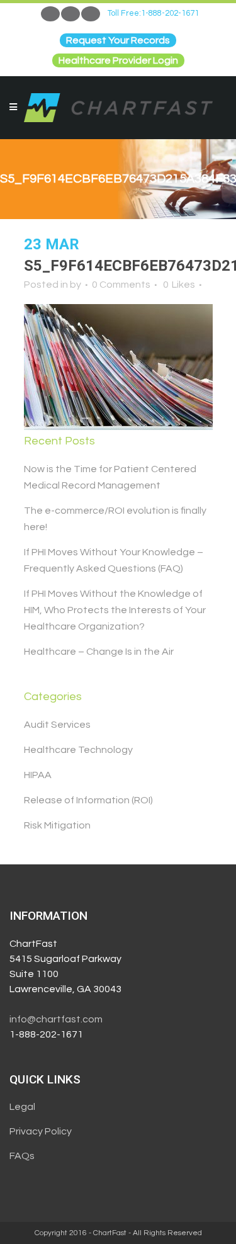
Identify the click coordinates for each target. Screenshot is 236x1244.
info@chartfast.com (56, 1019)
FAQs (22, 1156)
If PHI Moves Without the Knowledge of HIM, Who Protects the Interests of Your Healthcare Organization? (115, 610)
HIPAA (38, 775)
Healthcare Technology (78, 750)
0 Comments (121, 285)
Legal (22, 1107)
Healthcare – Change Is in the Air (99, 652)
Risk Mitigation (57, 825)
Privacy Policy (40, 1131)
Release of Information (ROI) (88, 800)
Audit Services (57, 725)
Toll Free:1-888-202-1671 (153, 13)
